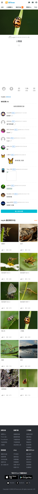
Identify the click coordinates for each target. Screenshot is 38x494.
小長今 (9, 155)
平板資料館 (17, 442)
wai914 (9, 185)
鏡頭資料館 (17, 437)
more (35, 220)
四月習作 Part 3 (24, 273)
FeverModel (4, 439)
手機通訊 (28, 439)
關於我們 (28, 454)
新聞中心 (3, 434)
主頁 (2, 7)
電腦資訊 (28, 442)
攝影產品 (28, 437)
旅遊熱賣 (3, 457)
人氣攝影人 (9, 7)
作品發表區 (4, 442)
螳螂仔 (3, 244)
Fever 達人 (4, 437)
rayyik (14, 37)
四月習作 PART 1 (25, 302)
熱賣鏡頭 (16, 462)
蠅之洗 (3, 331)
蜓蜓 (2, 360)
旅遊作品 (3, 462)
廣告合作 (28, 459)
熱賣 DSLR (17, 464)
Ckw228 (9, 113)
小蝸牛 (22, 389)
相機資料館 (17, 434)
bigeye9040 (10, 202)
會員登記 (28, 462)
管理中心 (28, 7)
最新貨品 (16, 457)
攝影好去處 (4, 454)
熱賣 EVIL (16, 467)
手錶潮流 (28, 447)
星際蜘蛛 (3, 389)
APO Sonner (10, 129)
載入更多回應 (19, 211)
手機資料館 (17, 439)
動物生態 (8, 97)
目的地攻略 (4, 459)
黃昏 (21, 360)
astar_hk (9, 146)
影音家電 (28, 445)
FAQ (35, 7)
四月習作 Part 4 (5, 273)
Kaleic (8, 138)
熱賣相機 (16, 459)
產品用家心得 (17, 445)
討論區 (3, 445)
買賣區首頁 (29, 434)
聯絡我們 (28, 457)
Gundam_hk (10, 194)
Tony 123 (9, 169)
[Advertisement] (19, 67)
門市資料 (16, 454)
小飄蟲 (22, 331)
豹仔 (21, 244)
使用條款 (28, 464)
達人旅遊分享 (4, 464)
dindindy (9, 121)
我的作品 (19, 7)
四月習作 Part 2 (5, 302)
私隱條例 (28, 467)
